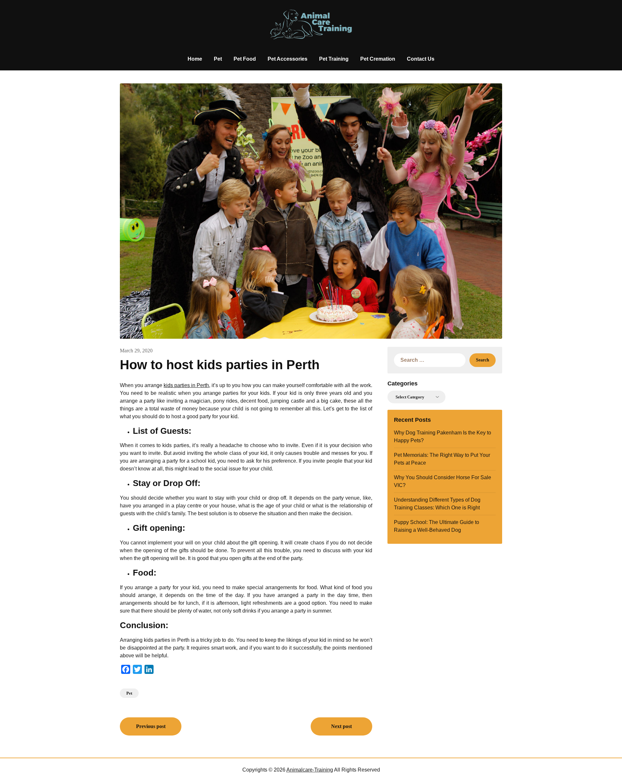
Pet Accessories (287, 59)
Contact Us (420, 59)
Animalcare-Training (309, 770)
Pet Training (334, 59)
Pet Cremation (377, 59)
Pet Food (245, 59)
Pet (218, 59)
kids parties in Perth (186, 385)
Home (195, 59)
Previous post (151, 726)
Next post (341, 726)
